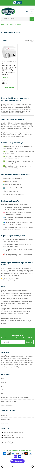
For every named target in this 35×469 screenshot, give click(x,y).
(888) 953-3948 (8, 435)
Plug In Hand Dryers (11, 24)
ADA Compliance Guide (7, 405)
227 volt (19, 24)
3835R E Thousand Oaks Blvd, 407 (14, 433)
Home (2, 24)
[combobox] (17, 19)
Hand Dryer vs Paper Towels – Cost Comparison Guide (15, 397)
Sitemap (3, 393)
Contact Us (4, 415)
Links (2, 386)
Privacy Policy (4, 423)
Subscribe (29, 342)
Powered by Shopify (26, 450)
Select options (9, 87)
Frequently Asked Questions (8, 401)
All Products (4, 390)
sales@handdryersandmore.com (13, 437)
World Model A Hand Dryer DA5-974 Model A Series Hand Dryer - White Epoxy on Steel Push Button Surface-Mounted (9, 70)
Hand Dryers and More (14, 450)
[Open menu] (32, 11)
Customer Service (5, 419)
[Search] (32, 19)
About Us (3, 382)
